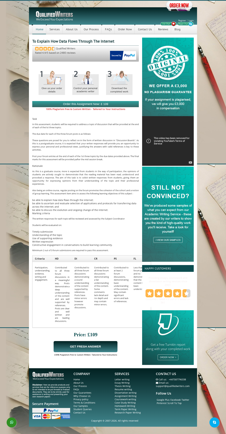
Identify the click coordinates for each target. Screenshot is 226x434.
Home (39, 29)
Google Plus (163, 399)
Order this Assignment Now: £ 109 (85, 104)
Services (54, 29)
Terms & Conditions (84, 402)
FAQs (108, 29)
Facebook (175, 399)
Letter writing (122, 379)
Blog (177, 29)
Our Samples (80, 405)
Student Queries (82, 409)
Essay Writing (122, 382)
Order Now (125, 29)
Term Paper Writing (125, 409)
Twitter (185, 399)
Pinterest (162, 403)
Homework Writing (125, 405)
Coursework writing (125, 399)
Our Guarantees (82, 392)
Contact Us (145, 29)
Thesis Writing (123, 386)
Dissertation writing (125, 392)
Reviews (163, 29)
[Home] (55, 15)
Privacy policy (80, 399)
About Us (72, 29)
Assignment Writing (125, 396)
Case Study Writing (125, 402)
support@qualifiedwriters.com (173, 386)
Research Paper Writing (128, 412)
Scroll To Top (174, 403)
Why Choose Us (81, 396)
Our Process (91, 29)
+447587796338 (177, 379)
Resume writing (123, 389)
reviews (170, 302)
